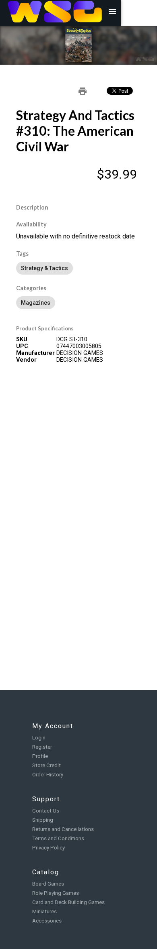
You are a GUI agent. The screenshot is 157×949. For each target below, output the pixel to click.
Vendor (26, 359)
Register (42, 747)
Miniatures (44, 911)
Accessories (47, 921)
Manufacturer (35, 353)
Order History (47, 775)
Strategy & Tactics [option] (44, 268)
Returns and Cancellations (63, 829)
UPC (22, 346)
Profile (40, 756)
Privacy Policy (48, 848)
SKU (21, 339)
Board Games (48, 884)
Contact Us (45, 811)
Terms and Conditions (58, 838)
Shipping (42, 820)
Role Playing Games (55, 893)
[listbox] (78, 268)
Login (38, 738)
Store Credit (46, 765)
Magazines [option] (35, 302)
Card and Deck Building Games (68, 902)
